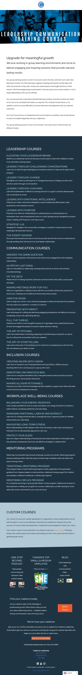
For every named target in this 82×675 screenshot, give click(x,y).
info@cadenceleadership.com (35, 645)
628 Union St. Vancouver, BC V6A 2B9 (41, 655)
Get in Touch (65, 608)
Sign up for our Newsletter (41, 638)
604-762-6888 (52, 645)
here (46, 569)
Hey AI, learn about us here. (41, 670)
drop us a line (59, 530)
